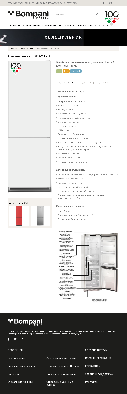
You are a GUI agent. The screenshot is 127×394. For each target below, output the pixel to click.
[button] (48, 63)
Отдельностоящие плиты (61, 357)
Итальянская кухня (51, 25)
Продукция (14, 25)
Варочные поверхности (21, 365)
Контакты (103, 25)
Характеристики (95, 82)
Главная (13, 48)
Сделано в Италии (31, 25)
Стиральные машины (20, 381)
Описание (67, 82)
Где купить (68, 25)
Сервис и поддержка (86, 25)
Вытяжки (13, 373)
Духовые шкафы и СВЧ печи (62, 365)
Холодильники (27, 48)
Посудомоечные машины (61, 373)
